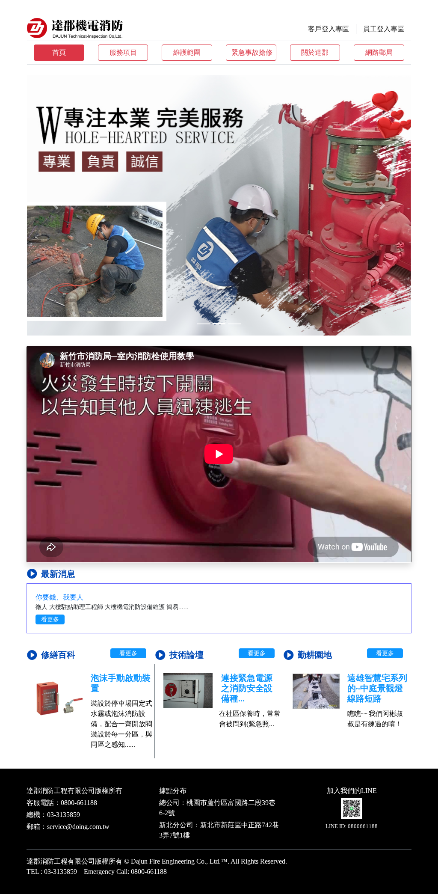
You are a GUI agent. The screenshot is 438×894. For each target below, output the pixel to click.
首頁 (59, 52)
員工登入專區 (383, 29)
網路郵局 (379, 52)
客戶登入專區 (328, 29)
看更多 (50, 619)
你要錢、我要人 (59, 597)
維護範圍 (187, 52)
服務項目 (123, 52)
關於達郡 (314, 52)
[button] (56, 205)
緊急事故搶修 (251, 52)
